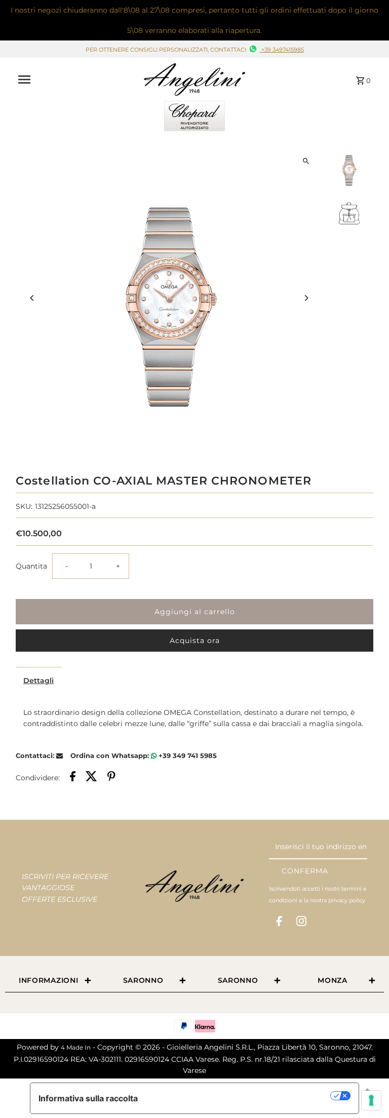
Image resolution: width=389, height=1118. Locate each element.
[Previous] (32, 298)
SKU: (24, 506)
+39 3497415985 (282, 49)
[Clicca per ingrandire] (306, 161)
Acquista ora (195, 640)
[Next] (306, 298)
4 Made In (76, 1047)
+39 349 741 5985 (187, 755)
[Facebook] (279, 923)
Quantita (31, 566)
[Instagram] (301, 923)
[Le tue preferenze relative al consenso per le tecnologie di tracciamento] (371, 1100)
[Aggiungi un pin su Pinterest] (111, 777)
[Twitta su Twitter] (91, 777)
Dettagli (38, 680)
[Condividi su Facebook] (72, 777)
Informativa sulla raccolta (88, 1098)
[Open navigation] (77, 79)
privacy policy (346, 900)
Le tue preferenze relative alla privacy (239, 1096)
